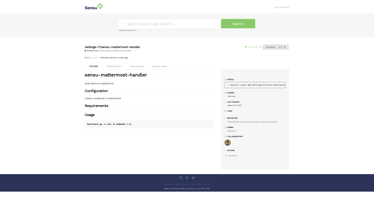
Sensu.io (168, 184)
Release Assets (160, 66)
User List (197, 184)
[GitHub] (181, 178)
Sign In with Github (281, 7)
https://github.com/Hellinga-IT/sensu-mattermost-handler (253, 122)
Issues (207, 184)
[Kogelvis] (229, 144)
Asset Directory (182, 184)
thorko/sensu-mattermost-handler (115, 51)
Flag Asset (232, 156)
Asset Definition (114, 66)
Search (238, 23)
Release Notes (137, 66)
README (93, 66)
